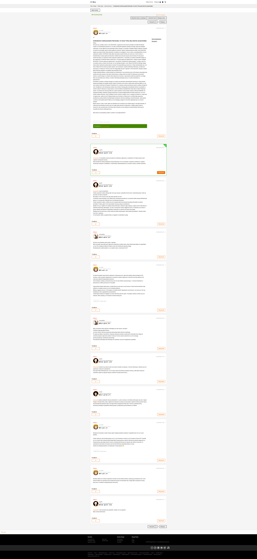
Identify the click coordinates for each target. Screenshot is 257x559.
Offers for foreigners (157, 554)
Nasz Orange (93, 6)
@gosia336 (96, 158)
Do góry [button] (4, 532)
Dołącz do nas (149, 2)
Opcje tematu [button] (94, 10)
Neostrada (154, 41)
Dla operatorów (120, 539)
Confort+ (152, 552)
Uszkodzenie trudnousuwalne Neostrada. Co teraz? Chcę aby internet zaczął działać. (120, 41)
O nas (133, 539)
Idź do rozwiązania (161, 14)
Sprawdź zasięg (105, 540)
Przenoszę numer (91, 539)
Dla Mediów (119, 542)
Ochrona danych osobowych (136, 554)
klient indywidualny (156, 39)
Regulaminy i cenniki (91, 542)
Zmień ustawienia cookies (121, 552)
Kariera (133, 542)
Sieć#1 (95, 552)
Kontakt (133, 540)
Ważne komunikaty (99, 554)
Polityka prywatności (125, 554)
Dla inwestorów (120, 540)
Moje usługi (100, 6)
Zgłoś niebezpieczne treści (132, 552)
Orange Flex (90, 552)
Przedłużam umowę (91, 540)
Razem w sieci (111, 552)
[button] (165, 28)
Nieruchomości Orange (147, 554)
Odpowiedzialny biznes (103, 552)
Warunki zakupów (116, 554)
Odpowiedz (161, 136)
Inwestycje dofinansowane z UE (93, 556)
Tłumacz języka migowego (144, 552)
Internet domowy (108, 6)
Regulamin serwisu (107, 554)
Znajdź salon (104, 539)
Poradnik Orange (159, 552)
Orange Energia (91, 554)
